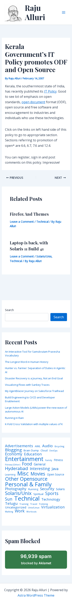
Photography (15, 489)
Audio (47, 446)
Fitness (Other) (12, 465)
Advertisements (19, 446)
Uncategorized (15, 507)
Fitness (58, 460)
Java (55, 468)
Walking (9, 512)
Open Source (55, 474)
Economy (13, 454)
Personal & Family (28, 484)
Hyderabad (16, 468)
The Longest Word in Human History (26, 362)
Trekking (43, 504)
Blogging (13, 450)
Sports (51, 493)
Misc (23, 473)
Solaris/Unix (44, 256)
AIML (37, 446)
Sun (8, 499)
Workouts (31, 512)
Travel (33, 504)
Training (23, 504)
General (39, 464)
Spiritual (38, 494)
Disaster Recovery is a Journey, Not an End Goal (34, 378)
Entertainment (24, 459)
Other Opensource (26, 478)
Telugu (11, 503)
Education (33, 454)
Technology (50, 499)
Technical (42, 221)
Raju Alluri (35, 12)
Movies (38, 474)
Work (20, 511)
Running (33, 489)
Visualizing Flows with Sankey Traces (27, 385)
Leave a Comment (22, 221)
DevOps (53, 451)
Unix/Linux (33, 507)
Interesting (40, 469)
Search (9, 310)
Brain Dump (31, 450)
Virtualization (53, 507)
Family (48, 460)
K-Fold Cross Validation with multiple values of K (34, 424)
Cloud (44, 450)
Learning (10, 474)
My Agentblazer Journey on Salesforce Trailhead (34, 391)
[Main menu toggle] (63, 12)
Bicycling (59, 446)
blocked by (36, 559)
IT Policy (50, 91)
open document (33, 102)
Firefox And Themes (29, 214)
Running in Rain (14, 418)
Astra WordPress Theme (36, 595)
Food (27, 464)
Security (47, 489)
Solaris (60, 489)
